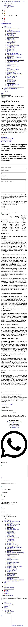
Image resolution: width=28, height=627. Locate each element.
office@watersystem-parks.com (14, 422)
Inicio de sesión (10, 6)
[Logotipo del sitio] (6, 23)
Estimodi (11, 595)
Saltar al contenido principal (17, 1)
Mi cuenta (9, 7)
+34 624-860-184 (15, 425)
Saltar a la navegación (6, 1)
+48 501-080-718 (15, 427)
